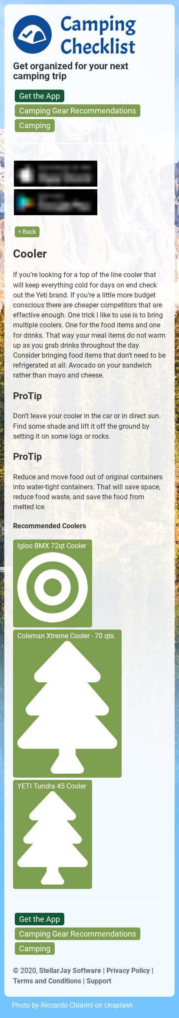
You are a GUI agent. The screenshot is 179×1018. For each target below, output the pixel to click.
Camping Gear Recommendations (77, 110)
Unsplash (118, 1005)
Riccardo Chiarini (67, 1005)
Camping (34, 125)
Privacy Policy (128, 970)
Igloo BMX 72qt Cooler (51, 546)
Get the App (39, 95)
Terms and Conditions (47, 981)
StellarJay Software (70, 970)
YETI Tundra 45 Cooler (51, 786)
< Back (27, 231)
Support (98, 981)
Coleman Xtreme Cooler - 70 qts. (66, 636)
